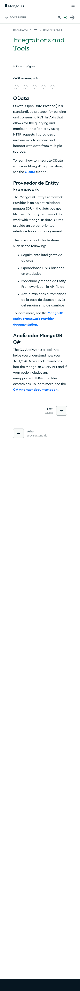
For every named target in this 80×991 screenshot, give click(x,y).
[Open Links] (73, 5)
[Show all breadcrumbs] (35, 30)
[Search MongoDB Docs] (59, 17)
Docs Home (20, 30)
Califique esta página (26, 78)
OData (30, 172)
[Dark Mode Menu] (72, 17)
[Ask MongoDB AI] (65, 17)
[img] (16, 86)
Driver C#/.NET (52, 30)
